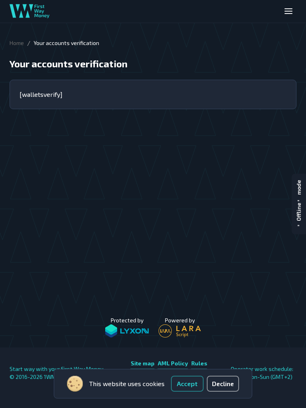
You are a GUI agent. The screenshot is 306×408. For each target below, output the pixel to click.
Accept (187, 383)
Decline (223, 383)
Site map (143, 363)
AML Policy (173, 363)
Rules (199, 363)
